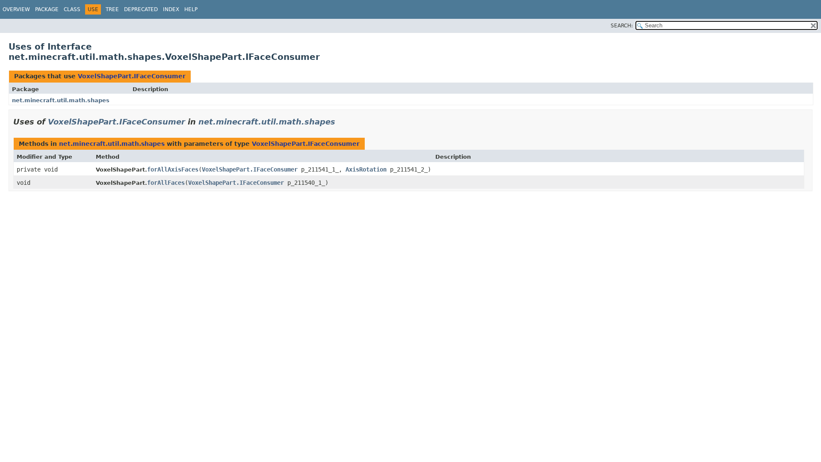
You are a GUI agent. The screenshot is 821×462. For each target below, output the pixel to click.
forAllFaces (166, 182)
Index (171, 9)
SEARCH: (622, 26)
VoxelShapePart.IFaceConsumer (132, 76)
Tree (112, 9)
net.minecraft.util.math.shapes (60, 100)
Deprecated (141, 9)
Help (191, 9)
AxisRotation (366, 169)
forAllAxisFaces (172, 169)
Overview (16, 9)
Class (72, 9)
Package (47, 9)
